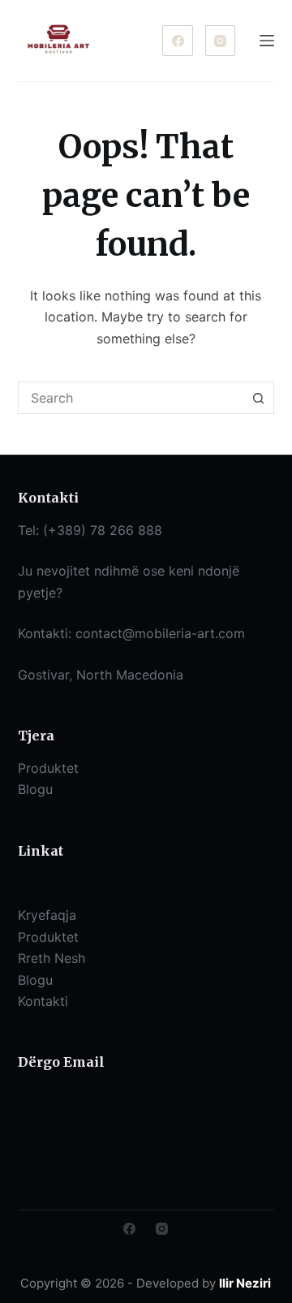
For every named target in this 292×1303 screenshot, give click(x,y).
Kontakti (43, 1001)
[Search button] (258, 397)
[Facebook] (177, 40)
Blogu (35, 980)
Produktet (48, 937)
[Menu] (267, 40)
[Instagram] (220, 40)
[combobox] (131, 398)
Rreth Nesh (51, 958)
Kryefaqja (47, 915)
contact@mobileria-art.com (160, 633)
